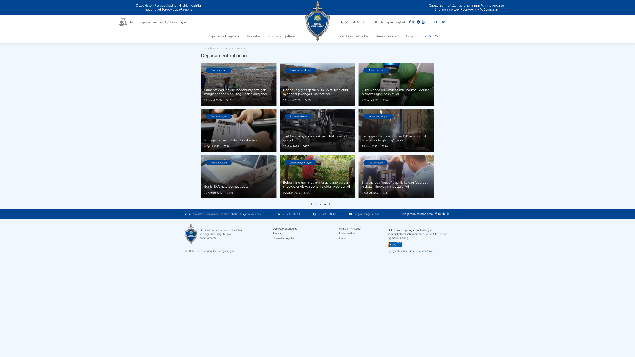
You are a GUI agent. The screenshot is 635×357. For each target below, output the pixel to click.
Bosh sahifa (208, 48)
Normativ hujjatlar (280, 36)
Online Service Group (422, 251)
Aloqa (409, 36)
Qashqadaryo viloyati (301, 162)
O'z (430, 36)
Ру (424, 36)
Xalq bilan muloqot (352, 36)
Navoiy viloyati (218, 70)
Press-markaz (385, 36)
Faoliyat (252, 36)
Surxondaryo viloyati (300, 70)
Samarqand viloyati (378, 116)
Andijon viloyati (219, 162)
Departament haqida (222, 36)
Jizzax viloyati (375, 162)
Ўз (436, 36)
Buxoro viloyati (376, 70)
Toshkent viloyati (298, 116)
